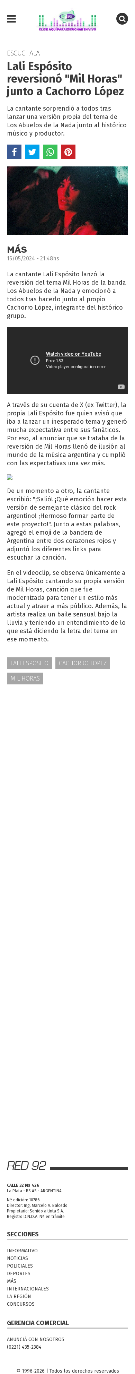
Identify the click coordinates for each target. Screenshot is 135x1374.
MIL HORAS (25, 678)
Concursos (21, 1304)
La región (19, 1296)
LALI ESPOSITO (29, 663)
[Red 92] (67, 19)
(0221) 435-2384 (24, 1347)
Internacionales (28, 1289)
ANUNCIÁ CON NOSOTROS (35, 1339)
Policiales (20, 1266)
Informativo (22, 1251)
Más (11, 1281)
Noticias (17, 1258)
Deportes (18, 1274)
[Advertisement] (67, 763)
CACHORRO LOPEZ (83, 663)
